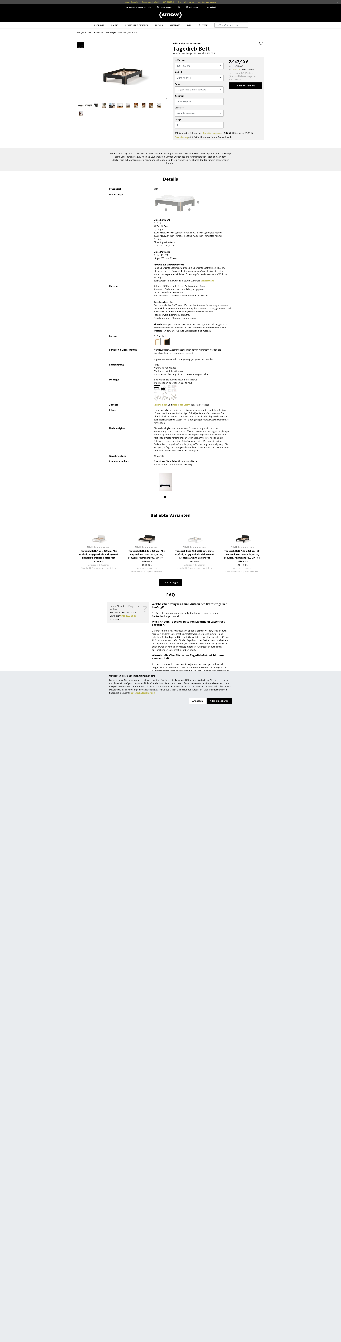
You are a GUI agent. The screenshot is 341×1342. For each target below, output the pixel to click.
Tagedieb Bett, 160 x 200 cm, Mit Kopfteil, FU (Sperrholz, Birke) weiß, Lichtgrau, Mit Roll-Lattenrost (99, 554)
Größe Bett (180, 60)
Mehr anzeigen (170, 582)
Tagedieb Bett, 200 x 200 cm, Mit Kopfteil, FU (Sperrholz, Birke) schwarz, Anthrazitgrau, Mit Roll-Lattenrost (146, 556)
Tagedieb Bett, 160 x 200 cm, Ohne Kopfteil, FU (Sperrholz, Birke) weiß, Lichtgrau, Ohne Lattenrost (194, 554)
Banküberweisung (211, 133)
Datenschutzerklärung (143, 692)
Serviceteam (207, 280)
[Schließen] (337, 2)
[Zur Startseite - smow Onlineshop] (170, 14)
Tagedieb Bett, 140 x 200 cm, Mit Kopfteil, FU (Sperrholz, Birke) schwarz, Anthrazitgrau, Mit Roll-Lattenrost (242, 556)
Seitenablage (160, 404)
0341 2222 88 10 (128, 615)
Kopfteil (178, 72)
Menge (178, 119)
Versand (237, 69)
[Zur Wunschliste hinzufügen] (261, 43)
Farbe (177, 84)
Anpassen (197, 700)
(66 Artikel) (121, 32)
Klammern (179, 96)
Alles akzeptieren (219, 700)
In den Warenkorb (245, 85)
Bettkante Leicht (181, 404)
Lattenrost (179, 107)
